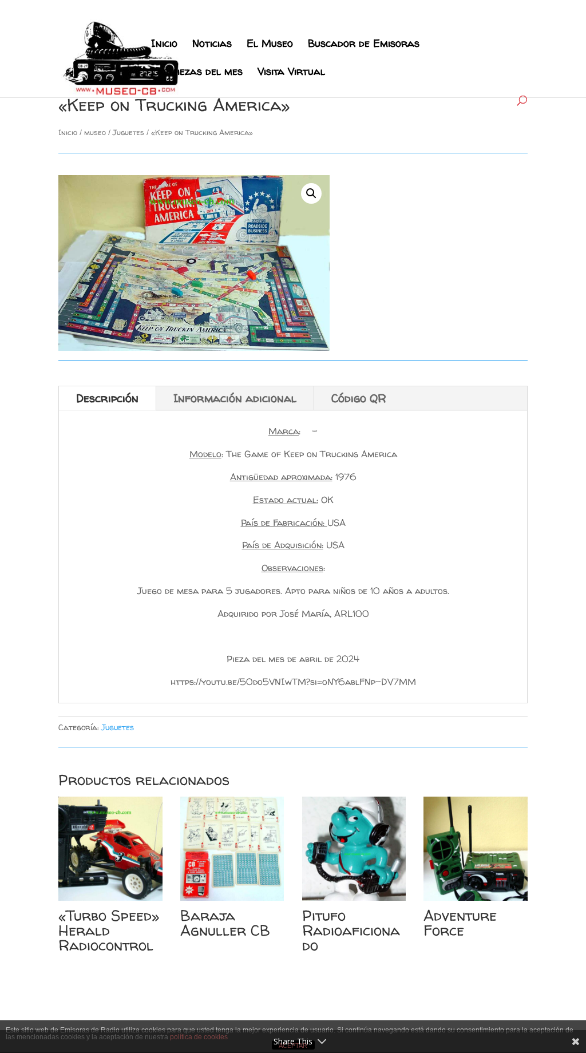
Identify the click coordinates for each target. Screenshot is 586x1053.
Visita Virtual (291, 73)
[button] (311, 193)
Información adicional (234, 398)
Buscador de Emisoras (363, 44)
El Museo (270, 44)
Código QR (358, 398)
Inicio (164, 44)
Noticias (212, 44)
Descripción (107, 398)
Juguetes (128, 132)
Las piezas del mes (197, 73)
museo (95, 132)
